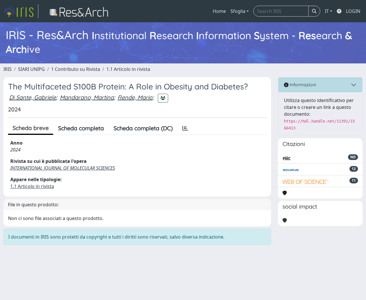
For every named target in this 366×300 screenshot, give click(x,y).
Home (219, 11)
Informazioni (302, 84)
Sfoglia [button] (237, 11)
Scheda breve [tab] (31, 127)
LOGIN (353, 11)
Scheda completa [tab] (81, 128)
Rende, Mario (135, 97)
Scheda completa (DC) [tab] (143, 128)
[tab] (185, 128)
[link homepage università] (80, 11)
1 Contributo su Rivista (75, 69)
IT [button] (327, 11)
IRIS (7, 69)
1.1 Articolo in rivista (128, 69)
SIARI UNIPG (31, 69)
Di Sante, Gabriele (32, 97)
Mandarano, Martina (87, 97)
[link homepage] (20, 11)
